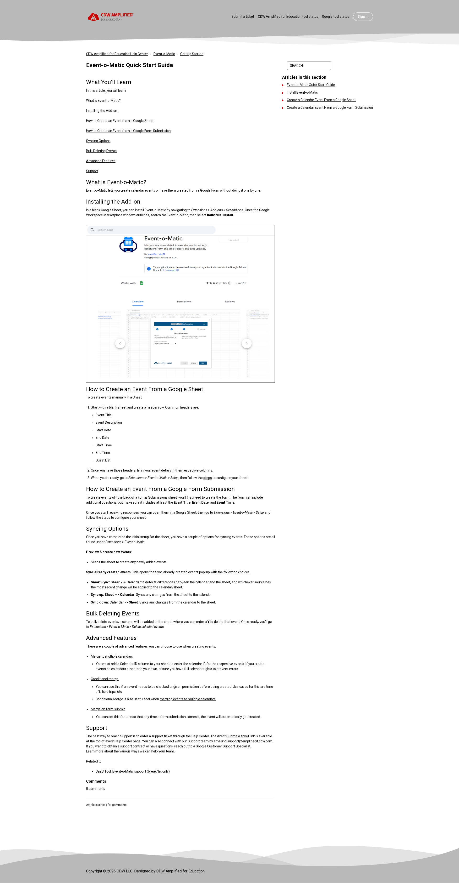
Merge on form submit (108, 709)
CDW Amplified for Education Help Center (117, 54)
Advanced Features (100, 161)
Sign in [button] (363, 16)
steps (207, 478)
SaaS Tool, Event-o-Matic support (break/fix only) (133, 771)
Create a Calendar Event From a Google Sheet (321, 100)
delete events (108, 622)
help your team (162, 751)
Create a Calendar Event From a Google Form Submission (330, 107)
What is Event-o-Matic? (103, 100)
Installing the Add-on (101, 111)
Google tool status (335, 16)
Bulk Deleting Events (101, 151)
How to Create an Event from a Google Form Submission (128, 131)
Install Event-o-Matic (302, 92)
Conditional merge (105, 679)
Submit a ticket (242, 16)
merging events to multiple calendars (188, 699)
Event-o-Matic (164, 54)
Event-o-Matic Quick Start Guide (311, 85)
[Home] (111, 16)
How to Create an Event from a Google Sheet (119, 121)
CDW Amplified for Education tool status (288, 16)
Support (92, 171)
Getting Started (191, 54)
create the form (218, 497)
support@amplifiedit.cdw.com (249, 741)
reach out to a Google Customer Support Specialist (212, 746)
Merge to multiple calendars (112, 656)
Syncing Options (98, 141)
